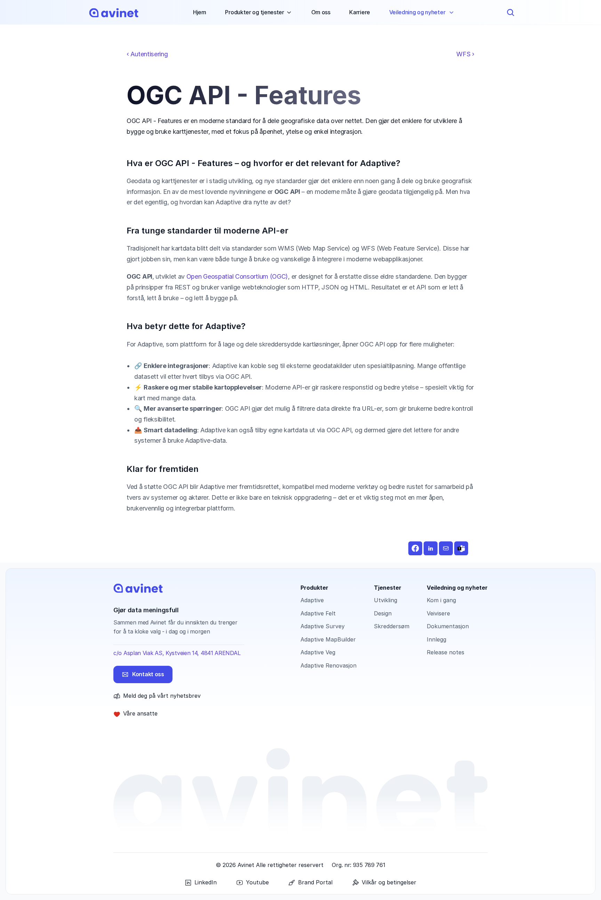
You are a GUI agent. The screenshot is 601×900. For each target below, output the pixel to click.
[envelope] (446, 548)
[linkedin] (431, 548)
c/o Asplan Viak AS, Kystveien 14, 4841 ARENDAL (176, 652)
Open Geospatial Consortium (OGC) (237, 276)
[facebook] (415, 548)
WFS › (465, 54)
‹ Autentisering (147, 54)
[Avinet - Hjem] (113, 12)
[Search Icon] (511, 12)
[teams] (461, 548)
